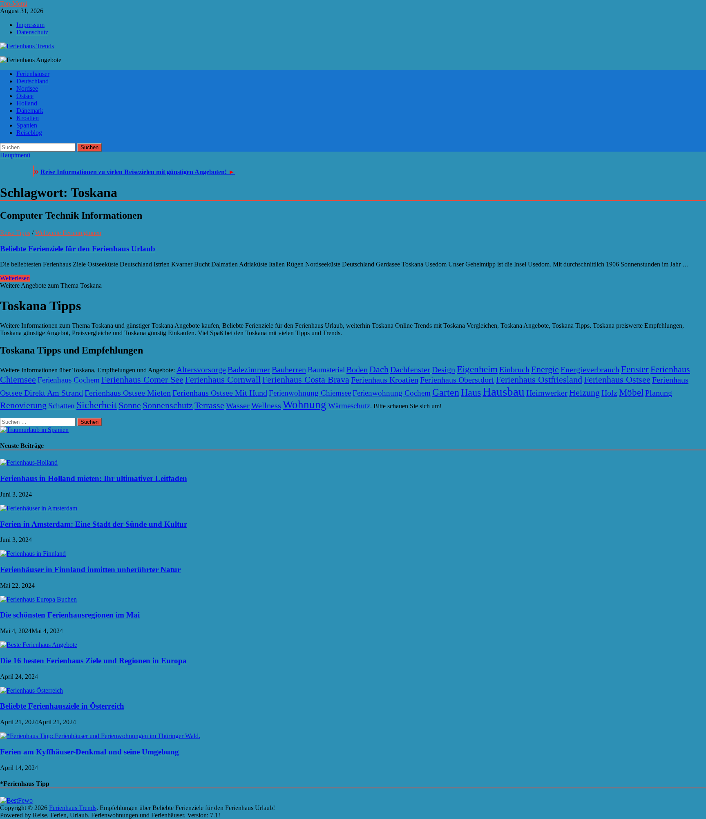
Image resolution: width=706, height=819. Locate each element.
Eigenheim (477, 369)
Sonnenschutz (168, 405)
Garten (445, 392)
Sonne (129, 405)
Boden (357, 369)
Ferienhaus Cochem (69, 380)
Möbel (631, 392)
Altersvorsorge (201, 369)
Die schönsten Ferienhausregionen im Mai (70, 615)
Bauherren (289, 369)
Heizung (584, 393)
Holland (26, 103)
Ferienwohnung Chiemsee (310, 393)
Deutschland (32, 81)
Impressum (30, 24)
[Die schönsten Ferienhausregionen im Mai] (38, 599)
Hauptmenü (15, 155)
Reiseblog (29, 132)
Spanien (26, 125)
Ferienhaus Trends (72, 807)
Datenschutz (32, 32)
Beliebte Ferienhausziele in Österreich (62, 706)
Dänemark (29, 110)
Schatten (61, 405)
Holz (609, 392)
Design (443, 369)
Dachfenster (410, 369)
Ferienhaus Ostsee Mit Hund (219, 392)
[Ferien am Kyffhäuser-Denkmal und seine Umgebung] (100, 735)
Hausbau (504, 391)
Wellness (266, 405)
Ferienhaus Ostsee (617, 380)
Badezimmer (249, 369)
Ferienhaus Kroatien (384, 379)
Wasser (238, 405)
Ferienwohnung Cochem (392, 393)
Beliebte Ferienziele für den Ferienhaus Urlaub (77, 248)
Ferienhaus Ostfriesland (539, 380)
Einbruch (514, 369)
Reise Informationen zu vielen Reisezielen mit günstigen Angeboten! (137, 171)
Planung (658, 392)
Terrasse (209, 405)
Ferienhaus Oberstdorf (457, 379)
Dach (379, 369)
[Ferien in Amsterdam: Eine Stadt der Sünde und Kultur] (38, 508)
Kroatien (27, 117)
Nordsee (27, 88)
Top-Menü (13, 3)
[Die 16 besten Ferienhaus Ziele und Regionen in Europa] (38, 644)
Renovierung (23, 405)
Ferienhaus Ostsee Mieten (128, 392)
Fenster (635, 369)
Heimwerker (546, 392)
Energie (545, 369)
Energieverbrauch (590, 369)
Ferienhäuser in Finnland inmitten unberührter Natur (90, 569)
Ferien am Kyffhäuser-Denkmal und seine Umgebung (89, 751)
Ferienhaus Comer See (142, 380)
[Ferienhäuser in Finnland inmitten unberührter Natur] (33, 553)
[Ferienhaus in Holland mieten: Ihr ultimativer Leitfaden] (29, 462)
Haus (471, 392)
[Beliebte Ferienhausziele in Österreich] (31, 690)
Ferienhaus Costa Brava (305, 380)
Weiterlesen (15, 278)
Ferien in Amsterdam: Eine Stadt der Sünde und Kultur (93, 524)
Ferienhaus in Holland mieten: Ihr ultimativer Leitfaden (93, 478)
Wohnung (304, 404)
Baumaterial (326, 369)
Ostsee (25, 95)
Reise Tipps (15, 232)
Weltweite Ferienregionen (68, 232)
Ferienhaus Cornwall (223, 380)
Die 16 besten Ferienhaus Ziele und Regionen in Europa (93, 660)
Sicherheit (96, 405)
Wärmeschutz (349, 405)
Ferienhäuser (32, 73)
